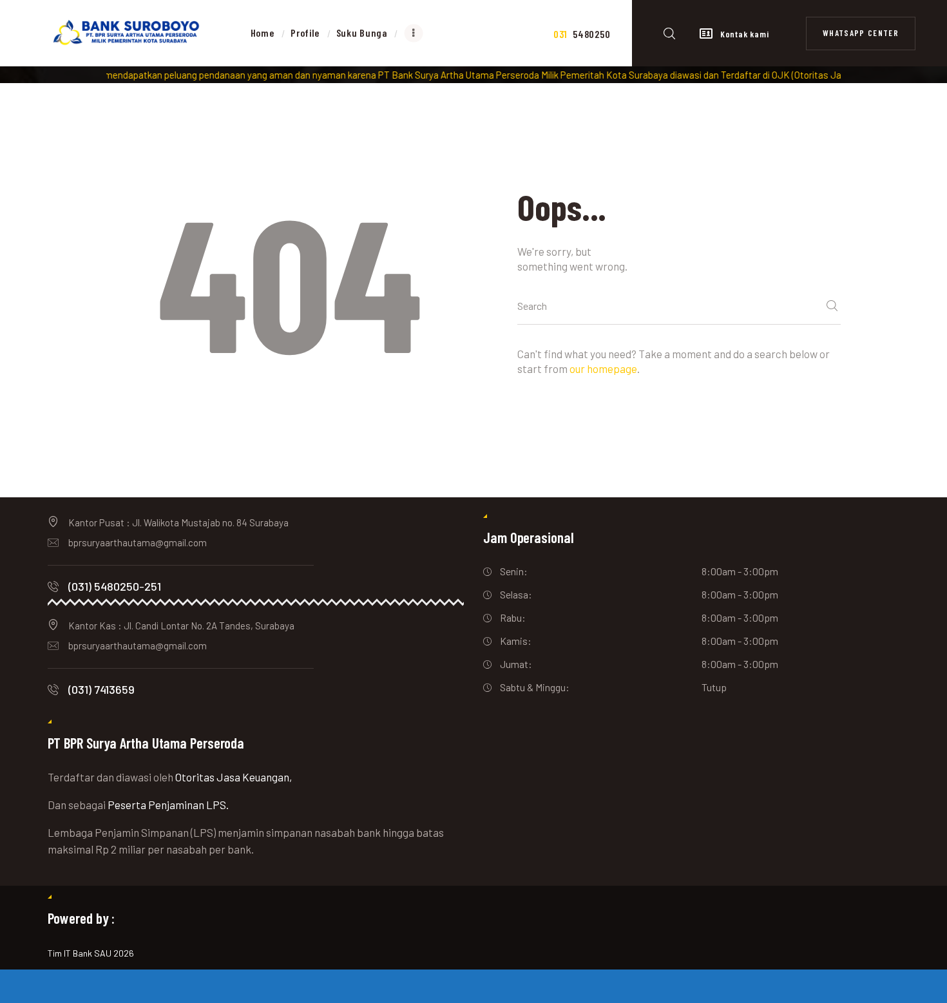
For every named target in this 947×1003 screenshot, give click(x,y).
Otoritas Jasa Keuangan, (233, 776)
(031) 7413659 (101, 689)
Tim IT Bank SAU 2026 (91, 953)
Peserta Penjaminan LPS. (168, 804)
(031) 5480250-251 (114, 586)
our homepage (603, 368)
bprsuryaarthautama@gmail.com (137, 542)
